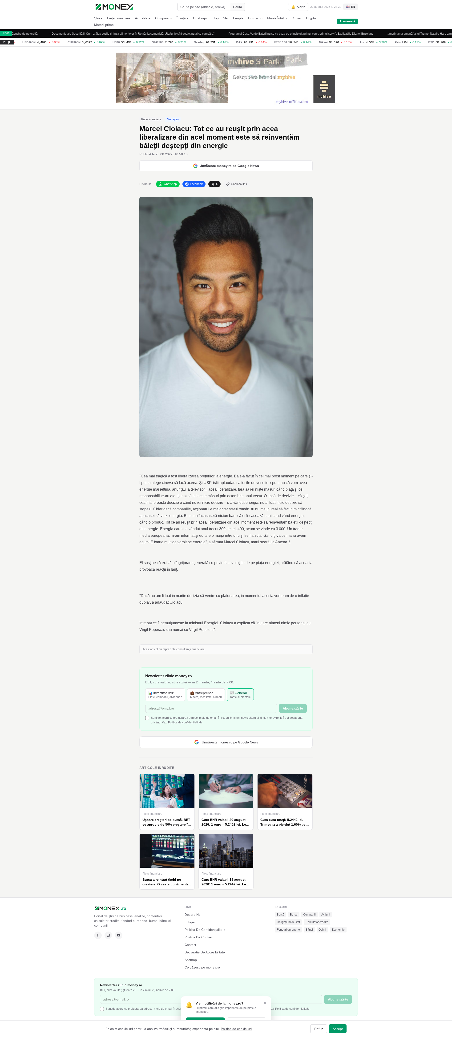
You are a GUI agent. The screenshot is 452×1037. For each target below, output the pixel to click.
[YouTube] (118, 935)
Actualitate (142, 18)
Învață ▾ (182, 18)
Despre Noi (193, 914)
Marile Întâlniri (277, 18)
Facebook (196, 184)
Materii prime (104, 25)
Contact (190, 945)
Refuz (318, 1029)
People (238, 18)
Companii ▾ (163, 18)
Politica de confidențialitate (185, 722)
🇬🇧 (350, 6)
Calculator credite (317, 922)
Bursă (280, 914)
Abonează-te (293, 708)
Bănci (309, 929)
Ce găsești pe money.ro (202, 967)
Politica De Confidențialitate (205, 930)
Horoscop (255, 18)
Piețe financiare (118, 18)
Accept (338, 1029)
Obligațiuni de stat (288, 922)
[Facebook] (98, 935)
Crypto (311, 18)
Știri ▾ (98, 18)
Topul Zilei (220, 18)
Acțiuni (325, 914)
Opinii (297, 18)
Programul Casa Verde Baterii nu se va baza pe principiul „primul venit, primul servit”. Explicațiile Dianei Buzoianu (281, 33)
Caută (237, 7)
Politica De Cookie (198, 937)
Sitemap (191, 960)
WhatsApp (170, 184)
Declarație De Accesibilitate (205, 952)
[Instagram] (108, 935)
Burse (294, 914)
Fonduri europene (288, 929)
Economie (338, 929)
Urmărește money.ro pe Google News (229, 166)
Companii (309, 914)
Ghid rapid (201, 18)
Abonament (347, 21)
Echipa (190, 922)
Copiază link (239, 184)
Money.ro (173, 119)
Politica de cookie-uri (236, 1029)
